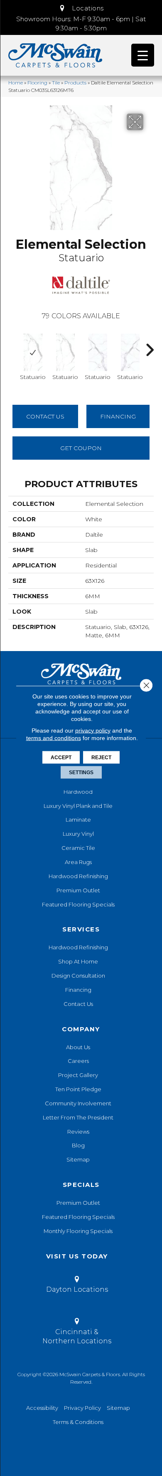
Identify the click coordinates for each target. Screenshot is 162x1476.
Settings (81, 772)
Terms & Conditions (78, 1422)
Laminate (78, 819)
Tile (56, 82)
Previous (12, 346)
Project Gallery (78, 1075)
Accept (61, 757)
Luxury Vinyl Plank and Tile (78, 805)
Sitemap (78, 1159)
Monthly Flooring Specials (78, 1231)
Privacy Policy (82, 1407)
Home (15, 82)
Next (149, 346)
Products (75, 82)
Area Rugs (78, 862)
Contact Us (45, 416)
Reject (101, 757)
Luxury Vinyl (78, 833)
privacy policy (92, 730)
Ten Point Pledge (78, 1089)
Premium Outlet (78, 890)
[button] (81, 8)
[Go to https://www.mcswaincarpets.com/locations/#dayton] (77, 1286)
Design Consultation (78, 975)
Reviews (78, 1131)
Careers (78, 1060)
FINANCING (118, 416)
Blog (78, 1145)
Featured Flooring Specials (78, 904)
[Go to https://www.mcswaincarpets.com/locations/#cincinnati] (77, 1332)
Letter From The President (78, 1117)
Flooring (37, 82)
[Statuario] (33, 352)
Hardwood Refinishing (78, 876)
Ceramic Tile (78, 847)
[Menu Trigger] (142, 55)
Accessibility (42, 1407)
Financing (78, 989)
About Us (78, 1047)
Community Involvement (78, 1103)
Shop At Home (78, 961)
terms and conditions (53, 738)
